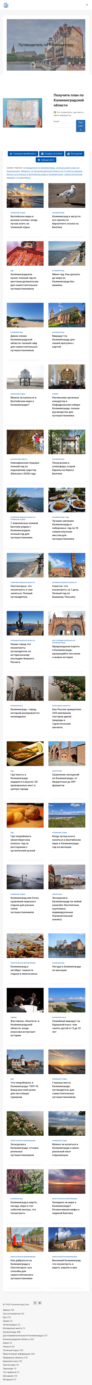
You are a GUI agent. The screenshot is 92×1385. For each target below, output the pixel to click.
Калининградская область (23, 517)
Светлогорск (9, 1365)
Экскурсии (57, 771)
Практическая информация (23, 963)
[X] (35, 1303)
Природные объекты (61, 706)
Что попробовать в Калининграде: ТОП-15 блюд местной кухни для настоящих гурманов (24, 1089)
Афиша (55, 394)
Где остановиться (12, 1313)
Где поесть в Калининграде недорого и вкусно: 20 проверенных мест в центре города (24, 781)
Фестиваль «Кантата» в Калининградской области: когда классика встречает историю (25, 1028)
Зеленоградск (10, 1324)
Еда (12, 271)
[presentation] (25, 195)
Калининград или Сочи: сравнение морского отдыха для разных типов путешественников (25, 905)
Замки (6, 1321)
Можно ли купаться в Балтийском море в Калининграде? (24, 401)
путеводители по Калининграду (39, 168)
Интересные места (19, 459)
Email (57, 121)
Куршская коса (59, 1017)
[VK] (40, 1303)
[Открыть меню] (87, 5)
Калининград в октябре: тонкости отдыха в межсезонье (24, 970)
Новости (7, 1346)
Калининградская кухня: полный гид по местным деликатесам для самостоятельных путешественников (24, 281)
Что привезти (9, 1372)
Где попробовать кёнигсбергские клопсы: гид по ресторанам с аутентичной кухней (23, 843)
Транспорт (8, 1368)
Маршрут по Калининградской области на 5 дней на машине (51, 171)
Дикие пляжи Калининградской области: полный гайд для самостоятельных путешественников (24, 343)
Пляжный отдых (18, 213)
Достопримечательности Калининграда (23, 1335)
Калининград (58, 213)
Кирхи (6, 1343)
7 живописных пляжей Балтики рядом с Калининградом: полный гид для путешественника (24, 530)
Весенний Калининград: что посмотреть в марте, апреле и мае (66, 1264)
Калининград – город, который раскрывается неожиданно (25, 713)
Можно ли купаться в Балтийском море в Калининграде (35, 174)
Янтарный (8, 1379)
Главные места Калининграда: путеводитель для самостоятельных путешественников (64, 1089)
